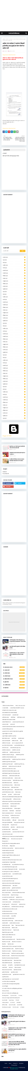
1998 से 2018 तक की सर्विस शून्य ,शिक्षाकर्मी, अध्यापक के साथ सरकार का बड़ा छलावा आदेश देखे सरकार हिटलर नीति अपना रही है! (17, 1043)
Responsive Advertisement (9, 55)
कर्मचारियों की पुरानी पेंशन (20, 754)
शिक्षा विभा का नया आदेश (6, 941)
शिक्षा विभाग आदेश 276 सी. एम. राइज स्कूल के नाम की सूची (11, 946)
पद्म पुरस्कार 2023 (14, 824)
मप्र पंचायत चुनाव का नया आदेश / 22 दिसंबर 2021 (10, 871)
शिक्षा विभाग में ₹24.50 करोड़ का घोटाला (17, 955)
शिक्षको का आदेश (14, 927)
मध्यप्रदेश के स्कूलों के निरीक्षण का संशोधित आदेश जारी (11, 855)
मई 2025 (14, 294)
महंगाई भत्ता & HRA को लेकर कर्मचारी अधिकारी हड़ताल (11, 883)
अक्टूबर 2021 (14, 407)
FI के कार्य (17, 1000)
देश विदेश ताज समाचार (5, 817)
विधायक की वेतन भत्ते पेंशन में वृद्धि (7, 920)
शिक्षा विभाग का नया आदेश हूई (17, 951)
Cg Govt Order (13, 995)
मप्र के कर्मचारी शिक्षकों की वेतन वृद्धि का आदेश (9, 867)
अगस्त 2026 (14, 257)
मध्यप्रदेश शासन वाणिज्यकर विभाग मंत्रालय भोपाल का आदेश (12, 860)
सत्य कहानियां (10, 965)
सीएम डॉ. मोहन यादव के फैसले (7, 969)
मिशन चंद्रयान (15, 885)
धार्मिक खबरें (14, 820)
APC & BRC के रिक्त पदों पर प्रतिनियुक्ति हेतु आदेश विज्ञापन (12, 988)
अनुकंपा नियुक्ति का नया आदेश (7, 733)
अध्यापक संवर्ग (13, 670)
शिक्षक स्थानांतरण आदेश (6, 927)
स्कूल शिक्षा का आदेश (14, 972)
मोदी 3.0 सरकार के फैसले (6, 892)
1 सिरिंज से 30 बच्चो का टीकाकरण (7, 705)
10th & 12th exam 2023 (20, 705)
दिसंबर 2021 (14, 402)
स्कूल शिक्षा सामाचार (5, 976)
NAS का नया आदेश (12, 1004)
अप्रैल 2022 (14, 392)
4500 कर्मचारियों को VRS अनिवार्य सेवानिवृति (9, 712)
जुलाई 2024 (14, 320)
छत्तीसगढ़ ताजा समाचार (17, 799)
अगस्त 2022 (14, 381)
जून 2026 (14, 260)
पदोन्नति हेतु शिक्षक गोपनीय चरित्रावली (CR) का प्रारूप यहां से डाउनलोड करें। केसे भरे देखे (17, 640)
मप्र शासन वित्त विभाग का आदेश (7, 876)
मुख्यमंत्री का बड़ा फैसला (6, 888)
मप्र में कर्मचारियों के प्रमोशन (17, 874)
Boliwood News (5, 990)
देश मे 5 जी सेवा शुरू (5, 815)
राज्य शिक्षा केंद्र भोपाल (16, 902)
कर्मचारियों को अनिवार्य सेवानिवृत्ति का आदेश (9, 757)
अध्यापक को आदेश (5, 724)
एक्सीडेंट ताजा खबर (15, 740)
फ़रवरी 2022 (14, 397)
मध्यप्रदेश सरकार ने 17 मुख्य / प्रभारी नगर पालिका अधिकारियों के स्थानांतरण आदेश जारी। (16, 654)
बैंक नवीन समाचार (5, 845)
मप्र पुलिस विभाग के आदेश (6, 874)
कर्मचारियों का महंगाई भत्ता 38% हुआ (8, 754)
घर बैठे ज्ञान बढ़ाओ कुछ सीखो (6, 799)
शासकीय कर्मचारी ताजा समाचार (15, 923)
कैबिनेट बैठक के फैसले (14, 787)
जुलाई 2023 (14, 352)
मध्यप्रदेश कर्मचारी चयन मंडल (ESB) (8, 850)
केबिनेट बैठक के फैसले (5, 787)
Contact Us (15, 1063)
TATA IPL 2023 (16, 1007)
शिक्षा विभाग (13, 687)
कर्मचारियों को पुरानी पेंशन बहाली (7, 764)
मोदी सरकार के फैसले (5, 895)
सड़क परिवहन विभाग (17, 962)
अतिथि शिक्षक (13, 717)
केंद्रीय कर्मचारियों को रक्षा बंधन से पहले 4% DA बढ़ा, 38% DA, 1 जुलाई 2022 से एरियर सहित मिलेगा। (16, 1036)
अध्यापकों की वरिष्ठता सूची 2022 (7, 729)
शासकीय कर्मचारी (5, 923)
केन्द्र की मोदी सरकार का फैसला (7, 785)
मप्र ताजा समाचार (22, 869)
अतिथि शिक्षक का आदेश (21, 717)
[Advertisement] (14, 16)
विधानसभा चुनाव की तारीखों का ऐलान (8, 918)
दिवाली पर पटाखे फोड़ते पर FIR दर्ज (7, 813)
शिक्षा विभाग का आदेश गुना (19, 948)
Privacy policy (14, 1065)
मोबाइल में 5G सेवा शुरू (14, 895)
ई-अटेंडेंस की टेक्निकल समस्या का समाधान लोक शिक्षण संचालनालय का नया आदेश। (16, 459)
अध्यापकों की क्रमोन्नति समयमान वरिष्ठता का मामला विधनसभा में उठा (13, 726)
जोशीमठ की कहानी (13, 806)
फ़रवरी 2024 (14, 333)
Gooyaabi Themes (14, 1068)
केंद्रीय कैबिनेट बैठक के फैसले (7, 782)
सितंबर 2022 (14, 378)
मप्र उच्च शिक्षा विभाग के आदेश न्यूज (18, 864)
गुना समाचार (10, 794)
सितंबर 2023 (14, 347)
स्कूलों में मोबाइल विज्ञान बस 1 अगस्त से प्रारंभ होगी (10, 979)
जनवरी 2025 (14, 304)
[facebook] (8, 483)
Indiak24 (5, 51)
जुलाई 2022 (14, 384)
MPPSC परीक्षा (4, 1004)
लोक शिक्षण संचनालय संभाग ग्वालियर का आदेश (9, 909)
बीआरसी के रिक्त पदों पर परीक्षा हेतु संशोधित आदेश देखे (11, 843)
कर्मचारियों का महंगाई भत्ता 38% (15, 752)
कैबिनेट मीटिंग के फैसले (13, 679)
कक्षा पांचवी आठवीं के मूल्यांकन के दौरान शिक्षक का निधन (17, 647)
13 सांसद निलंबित (5, 708)
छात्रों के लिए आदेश (5, 803)
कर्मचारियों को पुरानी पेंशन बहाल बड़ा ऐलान (9, 761)
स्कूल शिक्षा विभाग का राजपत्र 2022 (19, 974)
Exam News (11, 1000)
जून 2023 (14, 355)
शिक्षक (13, 925)
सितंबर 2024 (14, 315)
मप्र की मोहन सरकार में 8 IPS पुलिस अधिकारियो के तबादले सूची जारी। (17, 1049)
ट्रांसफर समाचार (5, 810)
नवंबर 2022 (14, 373)
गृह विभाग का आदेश (17, 794)
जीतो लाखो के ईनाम (5, 806)
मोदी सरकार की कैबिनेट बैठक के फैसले (18, 892)
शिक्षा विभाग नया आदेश (5, 955)
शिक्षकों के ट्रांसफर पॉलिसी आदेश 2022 (8, 934)
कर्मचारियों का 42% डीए (16, 750)
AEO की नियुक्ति (5, 986)
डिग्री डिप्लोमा (11, 810)
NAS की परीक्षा (19, 1004)
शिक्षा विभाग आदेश (11, 944)
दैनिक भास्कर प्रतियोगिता (6, 820)
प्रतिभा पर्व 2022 (15, 829)
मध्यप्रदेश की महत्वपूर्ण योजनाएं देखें (7, 852)
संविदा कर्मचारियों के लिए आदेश (7, 962)
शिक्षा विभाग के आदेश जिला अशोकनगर (17, 953)
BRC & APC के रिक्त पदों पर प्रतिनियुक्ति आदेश (10, 993)
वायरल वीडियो (13, 916)
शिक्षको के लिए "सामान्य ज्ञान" (7, 930)
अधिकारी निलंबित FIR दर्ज (6, 722)
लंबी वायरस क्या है (14, 904)
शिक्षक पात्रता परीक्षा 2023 (20, 925)
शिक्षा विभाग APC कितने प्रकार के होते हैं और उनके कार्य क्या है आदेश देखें (17, 447)
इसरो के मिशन (14, 738)
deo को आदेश (4, 1000)
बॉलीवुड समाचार (12, 845)
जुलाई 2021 (14, 415)
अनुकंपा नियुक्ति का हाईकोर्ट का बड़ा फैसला (9, 736)
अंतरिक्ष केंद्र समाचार (5, 717)
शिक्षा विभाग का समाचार (6, 953)
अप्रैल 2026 (14, 265)
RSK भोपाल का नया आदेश (6, 1007)
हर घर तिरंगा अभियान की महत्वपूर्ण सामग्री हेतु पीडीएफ (10, 983)
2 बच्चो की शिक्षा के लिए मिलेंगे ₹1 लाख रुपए (17, 708)
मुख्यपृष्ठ (4, 39)
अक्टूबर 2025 (14, 281)
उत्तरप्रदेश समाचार (21, 738)
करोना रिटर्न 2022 (5, 747)
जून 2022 (14, 386)
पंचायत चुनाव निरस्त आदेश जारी (19, 822)
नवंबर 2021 (14, 405)
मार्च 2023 (14, 363)
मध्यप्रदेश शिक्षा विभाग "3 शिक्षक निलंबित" (9, 862)
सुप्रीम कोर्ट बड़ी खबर (5, 972)
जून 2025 (14, 291)
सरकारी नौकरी (4, 967)
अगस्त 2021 (14, 413)
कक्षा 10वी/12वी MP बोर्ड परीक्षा (7, 745)
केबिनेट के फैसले (17, 785)
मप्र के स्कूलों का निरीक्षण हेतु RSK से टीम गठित (9, 869)
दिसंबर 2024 (14, 307)
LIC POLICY (12, 1002)
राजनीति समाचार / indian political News (16, 899)
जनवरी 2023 (14, 368)
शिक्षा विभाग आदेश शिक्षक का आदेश (7, 948)
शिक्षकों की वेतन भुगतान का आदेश (7, 932)
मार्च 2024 (14, 331)
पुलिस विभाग (13, 682)
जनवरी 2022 (14, 399)
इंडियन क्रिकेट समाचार (6, 738)
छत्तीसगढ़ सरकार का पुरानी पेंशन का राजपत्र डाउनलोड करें (11, 801)
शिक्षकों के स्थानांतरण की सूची (7, 937)
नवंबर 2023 (14, 341)
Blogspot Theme (14, 1067)
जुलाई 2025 (14, 289)
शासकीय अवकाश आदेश (19, 920)
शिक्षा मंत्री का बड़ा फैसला (21, 939)
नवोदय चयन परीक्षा (21, 820)
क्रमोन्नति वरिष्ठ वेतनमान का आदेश (8, 792)
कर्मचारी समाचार (13, 676)
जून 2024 (14, 323)
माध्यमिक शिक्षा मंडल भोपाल (6, 885)
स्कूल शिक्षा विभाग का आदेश (6, 974)
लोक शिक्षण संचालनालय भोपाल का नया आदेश (9, 913)
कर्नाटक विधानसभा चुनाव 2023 (15, 747)
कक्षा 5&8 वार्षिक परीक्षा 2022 (19, 745)
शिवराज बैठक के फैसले (17, 960)
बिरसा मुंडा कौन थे (5, 841)
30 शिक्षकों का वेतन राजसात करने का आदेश (9, 710)
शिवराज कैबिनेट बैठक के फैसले (7, 960)
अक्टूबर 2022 (14, 376)
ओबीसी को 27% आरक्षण (6, 743)
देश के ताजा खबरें (18, 813)
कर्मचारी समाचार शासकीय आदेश (14, 775)
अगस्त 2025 (14, 286)
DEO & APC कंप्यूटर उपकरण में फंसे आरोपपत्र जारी (10, 997)
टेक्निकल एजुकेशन (17, 808)
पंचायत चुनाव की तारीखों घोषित (7, 822)
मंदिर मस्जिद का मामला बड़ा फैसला (7, 848)
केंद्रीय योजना (16, 782)
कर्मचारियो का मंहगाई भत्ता (6, 750)
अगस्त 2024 (14, 318)
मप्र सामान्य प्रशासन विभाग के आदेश (8, 881)
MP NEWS (19, 1002)
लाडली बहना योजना (22, 904)
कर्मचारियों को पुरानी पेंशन (6, 759)
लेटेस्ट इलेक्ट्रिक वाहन (6, 906)
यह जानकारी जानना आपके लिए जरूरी (8, 897)
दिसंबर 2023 (14, 339)
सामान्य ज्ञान (11, 967)
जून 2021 (14, 418)
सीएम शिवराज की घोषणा (17, 969)
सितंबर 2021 (14, 410)
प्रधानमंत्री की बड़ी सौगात (6, 831)
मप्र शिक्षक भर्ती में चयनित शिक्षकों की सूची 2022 (10, 878)
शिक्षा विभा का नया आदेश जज (16, 941)
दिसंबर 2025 (14, 275)
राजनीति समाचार (13, 684)
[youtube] (8, 486)
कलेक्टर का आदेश (17, 778)
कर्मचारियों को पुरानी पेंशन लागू (19, 764)
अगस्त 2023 (14, 349)
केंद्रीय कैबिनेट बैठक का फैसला (18, 780)
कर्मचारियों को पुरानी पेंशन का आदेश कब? (18, 759)
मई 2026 (14, 262)
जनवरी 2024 (14, 336)
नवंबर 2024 (14, 310)
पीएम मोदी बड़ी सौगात (5, 827)
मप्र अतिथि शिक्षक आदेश (6, 864)
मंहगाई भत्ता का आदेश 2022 (19, 848)
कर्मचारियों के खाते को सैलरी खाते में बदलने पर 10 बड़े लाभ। (17, 453)
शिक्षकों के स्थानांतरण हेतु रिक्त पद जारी (8, 939)
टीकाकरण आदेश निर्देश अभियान (7, 808)
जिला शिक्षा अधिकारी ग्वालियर (15, 803)
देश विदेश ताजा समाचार (15, 817)
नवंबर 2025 (14, 278)
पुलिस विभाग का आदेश (20, 827)
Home (6, 1063)
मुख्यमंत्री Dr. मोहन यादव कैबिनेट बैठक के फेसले (10, 890)
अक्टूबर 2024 (14, 312)
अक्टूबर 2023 (14, 344)
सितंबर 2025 (14, 283)
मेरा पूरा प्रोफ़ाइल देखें (6, 473)
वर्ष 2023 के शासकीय (5, 916)
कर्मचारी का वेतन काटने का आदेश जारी (15, 766)
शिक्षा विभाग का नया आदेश (6, 951)
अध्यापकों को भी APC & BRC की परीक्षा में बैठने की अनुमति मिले (12, 731)
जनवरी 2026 (14, 273)
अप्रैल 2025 (14, 297)
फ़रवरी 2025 (14, 302)
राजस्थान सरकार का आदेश (6, 902)
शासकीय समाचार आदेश (6, 925)
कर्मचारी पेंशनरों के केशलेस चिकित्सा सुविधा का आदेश (10, 771)
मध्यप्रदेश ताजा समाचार (6, 857)
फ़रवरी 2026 (14, 270)
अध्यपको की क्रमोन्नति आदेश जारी (18, 722)
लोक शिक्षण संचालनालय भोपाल (7, 911)
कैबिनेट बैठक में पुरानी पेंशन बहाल (7, 789)
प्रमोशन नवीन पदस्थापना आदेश (7, 834)
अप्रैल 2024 (14, 328)
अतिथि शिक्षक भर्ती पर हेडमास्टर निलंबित (8, 719)
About (10, 1063)
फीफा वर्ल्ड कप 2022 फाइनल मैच (16, 838)
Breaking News (13, 667)
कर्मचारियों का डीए (5, 752)
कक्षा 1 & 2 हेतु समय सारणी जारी (17, 743)
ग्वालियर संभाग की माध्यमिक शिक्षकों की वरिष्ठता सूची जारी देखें (12, 796)
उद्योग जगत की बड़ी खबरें (6, 740)
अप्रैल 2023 (14, 360)
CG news (20, 995)
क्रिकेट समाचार (18, 792)
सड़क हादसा (4, 965)
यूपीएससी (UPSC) (19, 897)
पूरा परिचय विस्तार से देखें (6, 829)
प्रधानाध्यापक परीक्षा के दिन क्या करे (18, 831)
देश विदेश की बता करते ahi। (15, 815)
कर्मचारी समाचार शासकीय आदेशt (7, 778)
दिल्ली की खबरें (18, 810)
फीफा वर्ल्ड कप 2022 (5, 838)
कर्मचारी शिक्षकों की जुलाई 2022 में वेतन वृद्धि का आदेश (11, 773)
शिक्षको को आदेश (16, 930)
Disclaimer (21, 1063)
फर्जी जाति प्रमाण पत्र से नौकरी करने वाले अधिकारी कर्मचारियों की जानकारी (12, 837)
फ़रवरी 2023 (14, 365)
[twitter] (19, 483)
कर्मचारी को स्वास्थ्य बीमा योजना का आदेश (9, 768)
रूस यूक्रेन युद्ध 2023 (5, 904)
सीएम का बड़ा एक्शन (18, 967)
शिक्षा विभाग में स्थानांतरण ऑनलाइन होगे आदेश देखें (10, 958)
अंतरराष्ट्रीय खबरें (15, 715)
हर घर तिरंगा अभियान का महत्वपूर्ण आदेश (8, 981)
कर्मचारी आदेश (13, 673)
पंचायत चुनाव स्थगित (5, 824)
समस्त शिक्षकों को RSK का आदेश (19, 965)
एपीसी (21, 740)
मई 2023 (14, 357)
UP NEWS (22, 1007)
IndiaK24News (14, 33)
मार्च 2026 (14, 267)
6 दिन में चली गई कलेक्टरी (6, 715)
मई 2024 (14, 326)
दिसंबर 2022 (14, 370)
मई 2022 (14, 389)
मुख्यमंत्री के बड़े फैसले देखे (16, 888)
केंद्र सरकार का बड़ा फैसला (6, 780)
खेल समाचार (4, 794)
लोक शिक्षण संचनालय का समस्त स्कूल (18, 906)
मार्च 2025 (14, 299)
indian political (5, 1002)
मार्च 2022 (14, 394)
